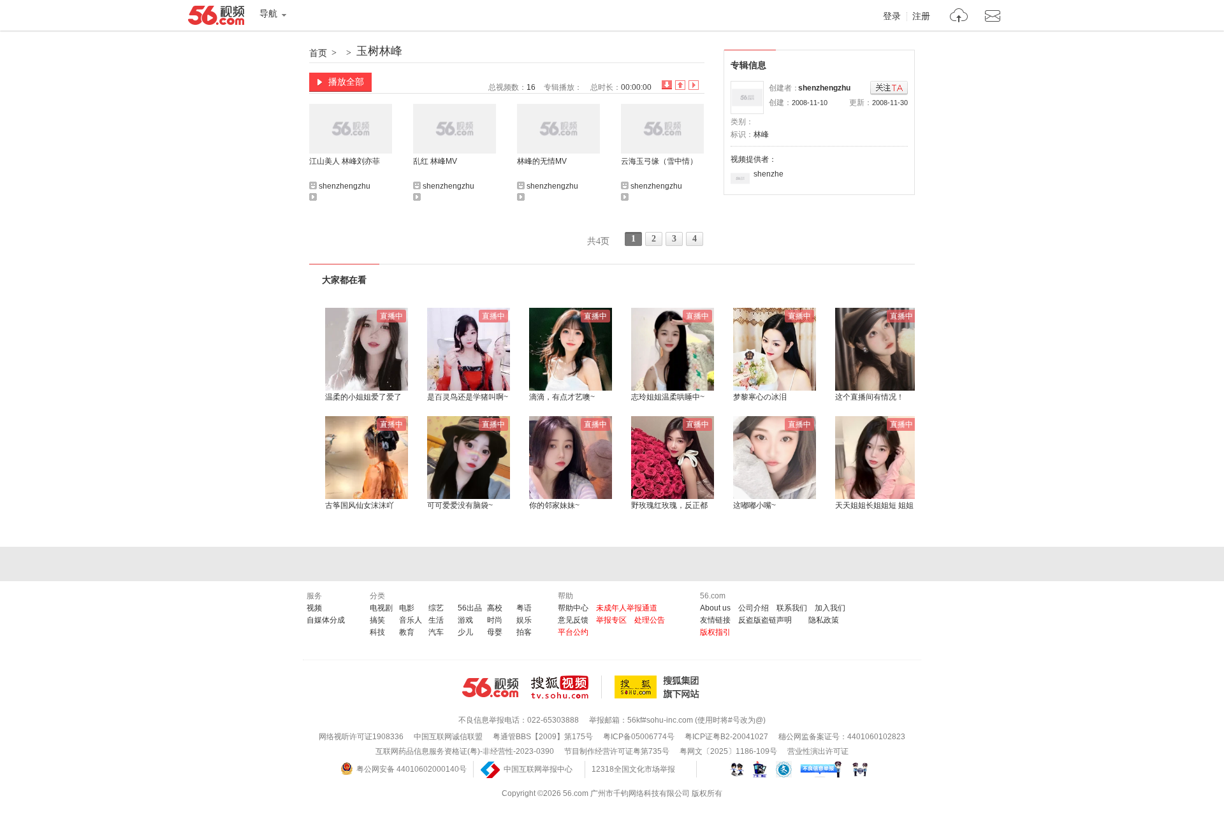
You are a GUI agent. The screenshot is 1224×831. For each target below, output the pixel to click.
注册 (921, 16)
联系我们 (791, 607)
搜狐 (659, 687)
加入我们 (830, 607)
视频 (314, 607)
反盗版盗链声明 (765, 620)
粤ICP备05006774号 (638, 736)
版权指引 (715, 632)
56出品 (470, 607)
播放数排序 (693, 85)
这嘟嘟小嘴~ (754, 505)
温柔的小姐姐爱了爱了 (363, 397)
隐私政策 (823, 620)
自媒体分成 (326, 620)
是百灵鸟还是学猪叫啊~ (467, 397)
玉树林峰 (379, 51)
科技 (377, 632)
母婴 (494, 632)
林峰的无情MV (542, 161)
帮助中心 (573, 607)
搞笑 (377, 620)
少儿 (465, 632)
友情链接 (715, 620)
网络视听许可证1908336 (361, 736)
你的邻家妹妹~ (554, 505)
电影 (406, 607)
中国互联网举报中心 (538, 769)
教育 (406, 632)
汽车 (436, 632)
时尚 (494, 620)
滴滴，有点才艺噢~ (562, 397)
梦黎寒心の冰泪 (760, 397)
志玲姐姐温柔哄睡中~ (667, 397)
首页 (318, 53)
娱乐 (524, 620)
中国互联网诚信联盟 (448, 736)
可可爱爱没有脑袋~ (460, 505)
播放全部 (346, 81)
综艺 (436, 607)
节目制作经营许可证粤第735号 (616, 751)
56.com (216, 18)
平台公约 (573, 632)
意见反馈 (573, 620)
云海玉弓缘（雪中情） (659, 161)
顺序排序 (680, 85)
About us (715, 607)
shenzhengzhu (824, 87)
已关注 (889, 88)
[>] (959, 16)
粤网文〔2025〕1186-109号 (728, 751)
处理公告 (649, 620)
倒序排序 (667, 85)
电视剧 (381, 607)
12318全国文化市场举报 (633, 769)
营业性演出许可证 (818, 751)
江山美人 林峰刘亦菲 (344, 161)
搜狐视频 (566, 687)
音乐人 (410, 620)
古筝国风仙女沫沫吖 (359, 505)
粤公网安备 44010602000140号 (411, 769)
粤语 (524, 607)
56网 (490, 688)
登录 (892, 16)
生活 (436, 620)
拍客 (524, 632)
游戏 (465, 620)
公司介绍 (753, 607)
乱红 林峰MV (435, 161)
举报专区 (611, 620)
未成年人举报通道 (626, 607)
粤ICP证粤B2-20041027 (726, 736)
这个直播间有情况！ (869, 397)
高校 (494, 607)
